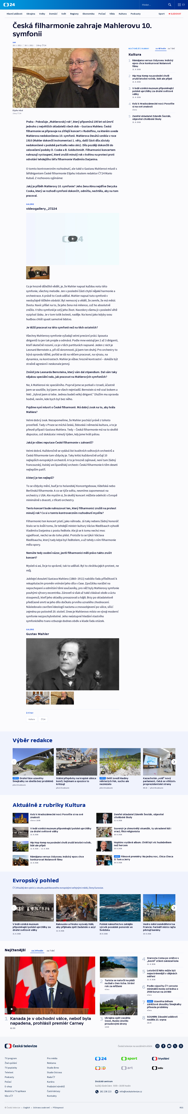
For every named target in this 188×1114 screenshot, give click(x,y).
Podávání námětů (56, 1086)
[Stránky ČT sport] (129, 1058)
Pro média (52, 1058)
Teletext (9, 1072)
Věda (112, 13)
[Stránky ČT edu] (157, 1067)
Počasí (102, 13)
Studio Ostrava (54, 1072)
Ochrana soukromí (41, 1107)
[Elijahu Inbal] (66, 78)
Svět (63, 13)
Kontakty (52, 1095)
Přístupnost (58, 1107)
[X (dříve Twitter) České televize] (175, 1046)
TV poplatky (11, 1067)
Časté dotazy (53, 1091)
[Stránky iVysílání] (160, 1058)
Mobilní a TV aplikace (15, 1091)
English (27, 1107)
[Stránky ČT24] (100, 1058)
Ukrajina (30, 13)
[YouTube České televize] (169, 1046)
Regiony (74, 13)
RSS (181, 1107)
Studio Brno (53, 1067)
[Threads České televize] (181, 1046)
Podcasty (136, 13)
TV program (11, 1058)
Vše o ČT (9, 1095)
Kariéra (50, 1081)
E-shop (8, 1086)
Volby (42, 13)
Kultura (123, 13)
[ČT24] (9, 4)
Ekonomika (88, 13)
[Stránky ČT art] (127, 1067)
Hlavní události (14, 13)
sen (14, 42)
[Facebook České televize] (163, 1046)
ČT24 (43, 719)
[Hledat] (169, 4)
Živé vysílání (11, 1062)
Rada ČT (51, 1077)
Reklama (51, 1062)
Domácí (53, 13)
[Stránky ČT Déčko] (100, 1067)
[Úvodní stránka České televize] (21, 1046)
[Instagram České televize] (157, 1046)
